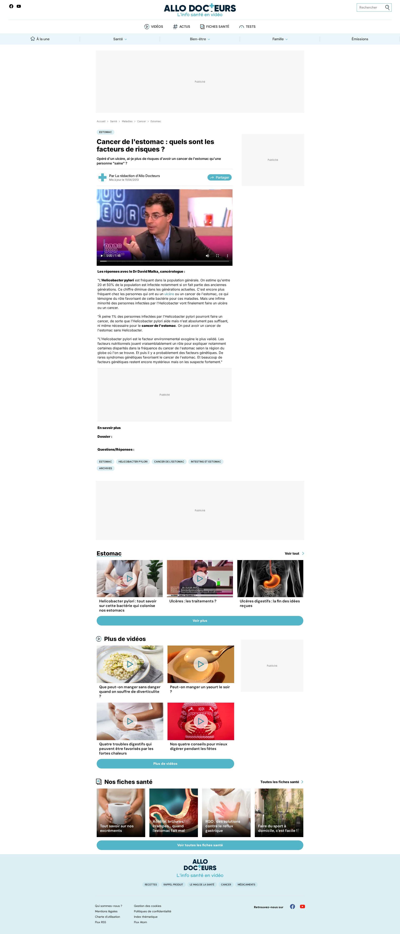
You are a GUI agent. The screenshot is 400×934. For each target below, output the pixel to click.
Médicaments (246, 884)
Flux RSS (100, 922)
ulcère (169, 294)
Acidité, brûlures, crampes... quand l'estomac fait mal (169, 826)
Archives (105, 468)
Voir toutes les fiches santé (200, 845)
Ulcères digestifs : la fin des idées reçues (270, 603)
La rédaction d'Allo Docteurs (137, 176)
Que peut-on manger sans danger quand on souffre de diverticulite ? (129, 692)
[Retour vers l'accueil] (200, 9)
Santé (118, 39)
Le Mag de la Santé (202, 884)
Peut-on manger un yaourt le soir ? (200, 689)
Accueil (101, 121)
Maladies (127, 121)
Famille (278, 39)
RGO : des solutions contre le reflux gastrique (222, 826)
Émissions (360, 39)
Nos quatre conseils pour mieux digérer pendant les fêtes (198, 746)
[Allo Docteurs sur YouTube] (19, 6)
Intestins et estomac (206, 461)
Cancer (141, 121)
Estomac (156, 121)
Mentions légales (106, 911)
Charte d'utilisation (107, 917)
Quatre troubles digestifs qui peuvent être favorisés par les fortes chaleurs (126, 749)
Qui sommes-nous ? (108, 906)
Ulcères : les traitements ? (192, 601)
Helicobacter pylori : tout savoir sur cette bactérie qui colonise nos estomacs (127, 606)
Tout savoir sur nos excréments (117, 828)
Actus (184, 26)
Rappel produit (173, 884)
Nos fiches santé (128, 782)
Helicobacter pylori (133, 461)
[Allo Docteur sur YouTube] (302, 906)
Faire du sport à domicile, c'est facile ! (277, 828)
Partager (222, 177)
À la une (43, 39)
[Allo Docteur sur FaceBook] (11, 6)
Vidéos (157, 26)
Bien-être (198, 39)
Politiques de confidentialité (152, 911)
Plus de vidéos (125, 639)
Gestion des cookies (147, 906)
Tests (251, 26)
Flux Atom (140, 922)
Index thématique (146, 917)
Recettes (151, 884)
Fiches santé (217, 26)
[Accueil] (200, 868)
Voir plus (200, 620)
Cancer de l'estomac (169, 461)
